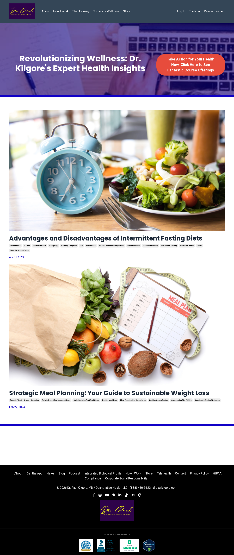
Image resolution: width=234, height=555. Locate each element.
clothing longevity (69, 245)
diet (81, 245)
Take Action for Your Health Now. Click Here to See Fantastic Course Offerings (190, 64)
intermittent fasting (169, 245)
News (51, 473)
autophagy (53, 245)
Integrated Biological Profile (102, 473)
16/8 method (15, 245)
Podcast (74, 473)
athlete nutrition (39, 245)
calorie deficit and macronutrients (56, 400)
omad (199, 245)
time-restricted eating (19, 250)
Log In (181, 11)
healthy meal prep (109, 400)
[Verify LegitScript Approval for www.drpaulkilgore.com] (149, 545)
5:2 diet (27, 245)
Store (126, 11)
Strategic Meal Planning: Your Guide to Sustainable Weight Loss (109, 393)
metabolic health (187, 245)
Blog (62, 473)
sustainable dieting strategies (207, 400)
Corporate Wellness (106, 11)
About (46, 11)
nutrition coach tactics (158, 400)
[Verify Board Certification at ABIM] (86, 545)
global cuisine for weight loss (111, 245)
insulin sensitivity (150, 245)
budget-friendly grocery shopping (24, 400)
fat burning (91, 245)
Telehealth (164, 473)
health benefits (133, 245)
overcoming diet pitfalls (181, 400)
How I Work (61, 11)
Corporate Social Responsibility (126, 478)
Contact (180, 473)
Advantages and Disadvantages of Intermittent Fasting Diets (105, 238)
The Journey (80, 11)
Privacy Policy (199, 473)
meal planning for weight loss (133, 400)
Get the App (34, 473)
